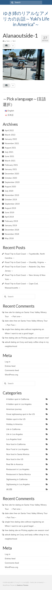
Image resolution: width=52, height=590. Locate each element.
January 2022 (11, 139)
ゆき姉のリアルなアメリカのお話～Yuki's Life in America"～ (26, 18)
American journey (14, 409)
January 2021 (11, 169)
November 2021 (12, 143)
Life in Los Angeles (14, 434)
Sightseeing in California (16, 479)
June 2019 (9, 212)
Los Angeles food (13, 439)
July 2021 (9, 152)
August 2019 (10, 208)
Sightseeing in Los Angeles (18, 484)
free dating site (11, 338)
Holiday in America (14, 424)
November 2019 (12, 195)
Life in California (13, 429)
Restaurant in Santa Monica (18, 474)
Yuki (7, 41)
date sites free (11, 321)
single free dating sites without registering (23, 329)
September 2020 (12, 182)
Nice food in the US (14, 459)
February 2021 (11, 165)
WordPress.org (11, 375)
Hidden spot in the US (15, 419)
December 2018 (12, 230)
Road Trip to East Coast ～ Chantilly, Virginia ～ (25, 262)
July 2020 (9, 191)
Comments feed (12, 370)
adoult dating (10, 342)
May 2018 (9, 238)
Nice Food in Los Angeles (17, 449)
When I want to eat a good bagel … (20, 333)
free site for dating (13, 312)
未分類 (9, 489)
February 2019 (11, 221)
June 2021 (9, 156)
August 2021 (10, 148)
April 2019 (9, 217)
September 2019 (12, 204)
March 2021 (10, 161)
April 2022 (9, 130)
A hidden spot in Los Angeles (18, 404)
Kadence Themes (22, 585)
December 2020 (12, 173)
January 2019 (11, 225)
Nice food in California (16, 444)
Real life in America (14, 464)
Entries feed (10, 366)
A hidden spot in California (17, 399)
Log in (7, 362)
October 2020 (11, 178)
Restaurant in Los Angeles (17, 469)
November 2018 (12, 234)
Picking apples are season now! (35, 338)
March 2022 (10, 135)
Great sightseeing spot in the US (20, 414)
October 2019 (11, 199)
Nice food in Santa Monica (17, 454)
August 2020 (10, 186)
